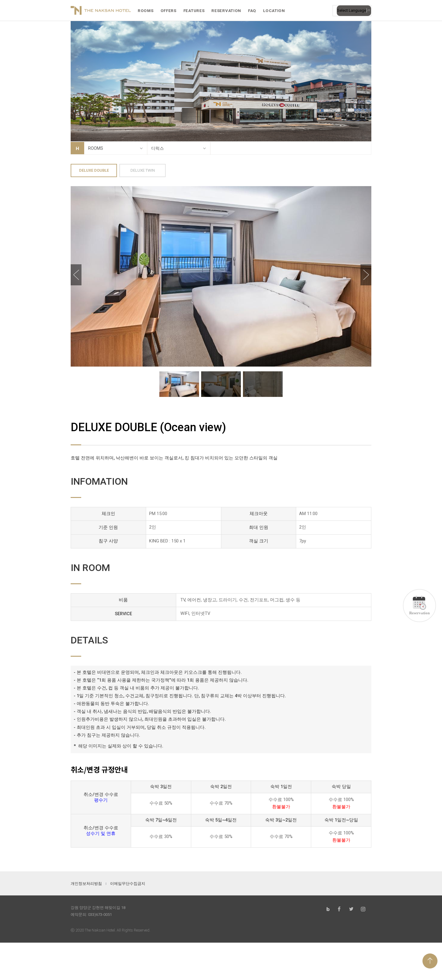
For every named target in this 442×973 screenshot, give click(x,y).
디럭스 (157, 148)
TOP (429, 960)
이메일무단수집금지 (127, 883)
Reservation (419, 613)
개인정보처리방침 (86, 883)
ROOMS (95, 148)
